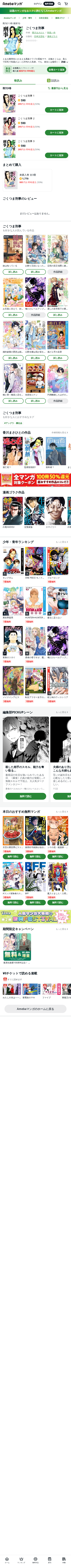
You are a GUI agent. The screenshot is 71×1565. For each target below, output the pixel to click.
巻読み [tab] (18, 80)
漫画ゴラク (52, 36)
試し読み (13, 271)
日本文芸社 (39, 36)
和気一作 (51, 32)
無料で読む (26, 796)
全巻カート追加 (56, 69)
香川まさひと (38, 32)
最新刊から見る (59, 88)
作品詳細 (57, 271)
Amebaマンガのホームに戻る (35, 1009)
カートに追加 (56, 109)
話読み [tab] (55, 80)
